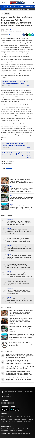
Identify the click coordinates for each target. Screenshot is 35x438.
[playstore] (15, 410)
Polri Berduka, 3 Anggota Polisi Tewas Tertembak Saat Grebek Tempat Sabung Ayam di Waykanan (19, 291)
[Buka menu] (32, 2)
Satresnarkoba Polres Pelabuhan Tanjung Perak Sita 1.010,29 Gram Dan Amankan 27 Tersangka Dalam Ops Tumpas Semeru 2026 (21, 207)
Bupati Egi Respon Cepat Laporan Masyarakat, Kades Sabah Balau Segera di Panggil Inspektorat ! (19, 231)
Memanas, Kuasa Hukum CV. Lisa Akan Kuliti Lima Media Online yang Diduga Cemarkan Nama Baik (13, 83)
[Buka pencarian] (2, 2)
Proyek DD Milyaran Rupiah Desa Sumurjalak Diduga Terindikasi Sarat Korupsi (18, 283)
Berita (6, 6)
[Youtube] (10, 403)
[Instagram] (8, 403)
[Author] (2, 30)
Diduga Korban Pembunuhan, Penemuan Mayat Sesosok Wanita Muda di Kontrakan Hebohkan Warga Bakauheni (19, 222)
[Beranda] (1, 6)
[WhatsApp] (29, 34)
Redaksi (7, 29)
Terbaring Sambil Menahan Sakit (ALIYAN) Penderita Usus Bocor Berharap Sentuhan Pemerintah (19, 248)
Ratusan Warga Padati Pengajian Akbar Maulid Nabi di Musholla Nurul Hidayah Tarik (21, 198)
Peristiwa (20, 6)
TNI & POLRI (13, 6)
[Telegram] (32, 34)
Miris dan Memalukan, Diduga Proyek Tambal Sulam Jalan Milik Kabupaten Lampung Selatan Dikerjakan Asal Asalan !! (19, 240)
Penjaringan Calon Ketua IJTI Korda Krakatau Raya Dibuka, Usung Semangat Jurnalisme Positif (21, 344)
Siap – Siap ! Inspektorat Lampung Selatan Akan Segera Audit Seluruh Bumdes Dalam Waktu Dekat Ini (19, 257)
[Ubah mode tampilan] (4, 2)
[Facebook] (23, 34)
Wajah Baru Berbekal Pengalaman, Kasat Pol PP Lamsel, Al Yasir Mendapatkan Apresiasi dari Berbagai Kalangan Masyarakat (21, 181)
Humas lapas (10, 161)
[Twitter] (26, 34)
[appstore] (5, 410)
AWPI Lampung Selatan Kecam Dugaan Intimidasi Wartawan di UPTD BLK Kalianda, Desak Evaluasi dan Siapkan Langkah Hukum (21, 190)
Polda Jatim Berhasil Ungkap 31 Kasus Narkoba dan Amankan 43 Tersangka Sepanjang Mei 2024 (13, 154)
